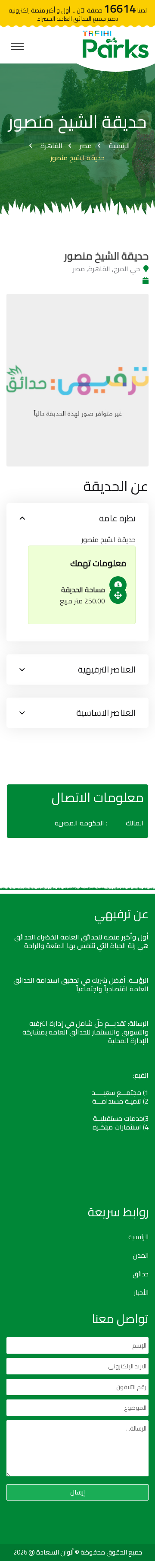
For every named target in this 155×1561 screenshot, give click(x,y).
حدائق (141, 1274)
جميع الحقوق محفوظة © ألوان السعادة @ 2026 (77, 1552)
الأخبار (141, 1292)
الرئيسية (119, 145)
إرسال (77, 1492)
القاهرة (51, 145)
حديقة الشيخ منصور (77, 157)
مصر (86, 145)
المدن (141, 1255)
